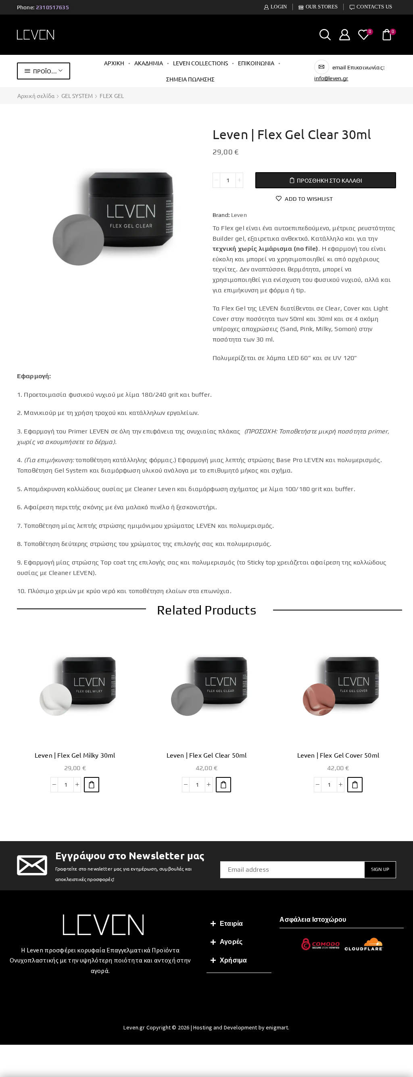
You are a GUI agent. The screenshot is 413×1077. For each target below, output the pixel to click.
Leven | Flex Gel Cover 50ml (338, 755)
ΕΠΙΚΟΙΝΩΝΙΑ (256, 63)
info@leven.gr (331, 78)
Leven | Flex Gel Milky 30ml (75, 755)
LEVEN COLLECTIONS (200, 63)
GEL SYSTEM (77, 95)
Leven (239, 215)
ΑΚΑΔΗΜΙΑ (148, 63)
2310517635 (52, 7)
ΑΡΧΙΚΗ (114, 63)
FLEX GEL (112, 95)
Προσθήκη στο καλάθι (329, 180)
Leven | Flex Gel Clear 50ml (206, 755)
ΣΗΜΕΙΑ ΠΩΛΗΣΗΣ (190, 79)
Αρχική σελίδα (35, 95)
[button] (91, 784)
